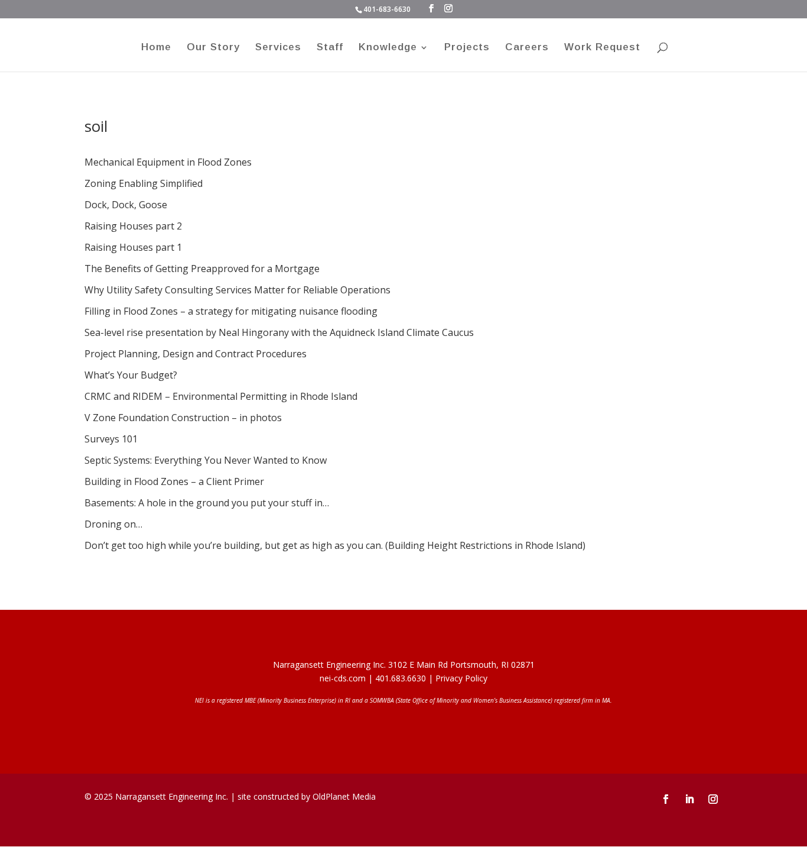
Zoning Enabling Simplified (143, 183)
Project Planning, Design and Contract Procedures (195, 353)
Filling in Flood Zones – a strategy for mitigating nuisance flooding (231, 311)
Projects (467, 48)
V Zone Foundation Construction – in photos (183, 417)
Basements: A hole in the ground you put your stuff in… (206, 502)
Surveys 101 (111, 438)
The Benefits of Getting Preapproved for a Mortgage (202, 268)
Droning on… (113, 524)
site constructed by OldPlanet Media (306, 796)
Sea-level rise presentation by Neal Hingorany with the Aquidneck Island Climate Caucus (279, 332)
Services (278, 48)
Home (156, 48)
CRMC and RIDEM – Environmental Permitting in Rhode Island (220, 396)
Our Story (213, 48)
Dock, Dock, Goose (125, 204)
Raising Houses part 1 (133, 247)
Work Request (602, 48)
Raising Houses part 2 (133, 225)
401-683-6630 (387, 9)
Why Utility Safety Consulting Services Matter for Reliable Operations (237, 289)
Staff (330, 48)
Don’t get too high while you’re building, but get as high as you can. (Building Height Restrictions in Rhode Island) (334, 545)
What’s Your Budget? (130, 375)
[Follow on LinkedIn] (689, 799)
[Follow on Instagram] (713, 799)
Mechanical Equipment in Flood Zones (168, 162)
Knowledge (388, 48)
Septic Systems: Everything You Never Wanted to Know (205, 460)
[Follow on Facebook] (665, 799)
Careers (527, 48)
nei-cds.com (343, 678)
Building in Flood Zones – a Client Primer (174, 481)
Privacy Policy (461, 678)
